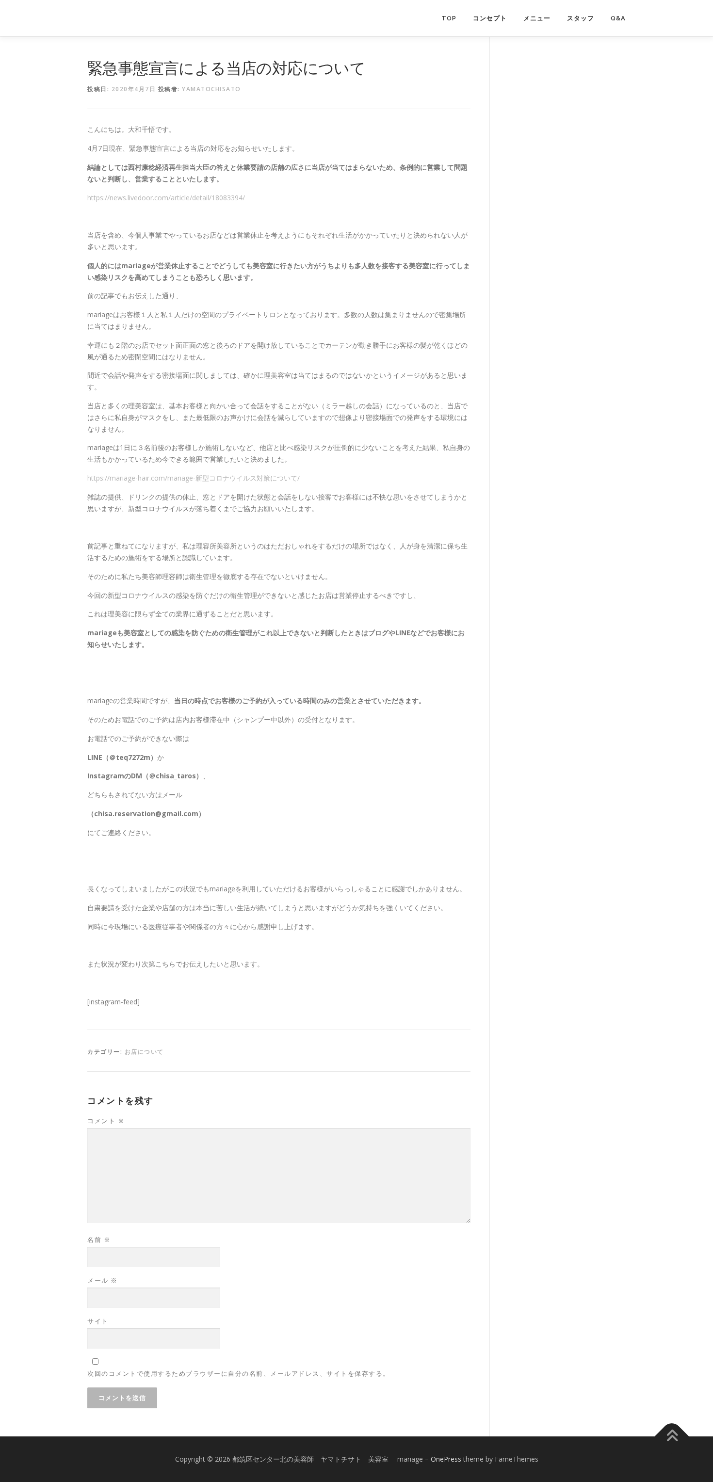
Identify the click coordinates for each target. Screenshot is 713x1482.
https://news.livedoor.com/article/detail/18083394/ (166, 197)
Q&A (618, 18)
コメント (106, 1120)
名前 (99, 1239)
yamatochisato (211, 89)
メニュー (537, 18)
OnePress (446, 1459)
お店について (144, 1051)
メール (102, 1280)
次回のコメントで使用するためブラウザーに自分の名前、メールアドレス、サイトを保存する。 (238, 1373)
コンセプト (490, 18)
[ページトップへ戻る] (672, 1436)
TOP (448, 18)
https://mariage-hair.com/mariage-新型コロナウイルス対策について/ (193, 478)
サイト (98, 1321)
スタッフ (580, 18)
